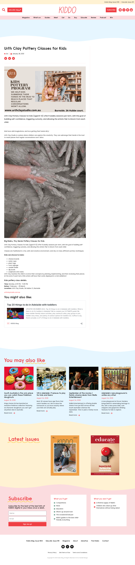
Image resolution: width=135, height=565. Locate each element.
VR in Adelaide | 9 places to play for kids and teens (51, 394)
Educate (84, 18)
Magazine (26, 18)
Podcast (103, 18)
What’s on (37, 18)
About (75, 541)
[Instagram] (124, 9)
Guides (47, 18)
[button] (5, 58)
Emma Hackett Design (81, 558)
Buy (75, 18)
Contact (105, 541)
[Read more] (14, 413)
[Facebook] (120, 9)
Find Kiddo (95, 541)
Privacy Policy (52, 552)
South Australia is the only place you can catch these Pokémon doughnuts (18, 395)
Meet (56, 18)
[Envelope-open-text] (131, 9)
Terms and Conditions (80, 552)
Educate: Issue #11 (128, 2)
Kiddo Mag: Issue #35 (112, 2)
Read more (8, 413)
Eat (63, 18)
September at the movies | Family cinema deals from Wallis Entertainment (83, 395)
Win (111, 18)
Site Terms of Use (64, 552)
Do (69, 18)
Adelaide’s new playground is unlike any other (114, 394)
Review (93, 18)
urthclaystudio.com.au (12, 292)
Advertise (84, 541)
